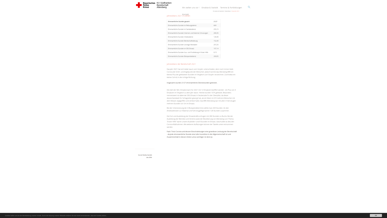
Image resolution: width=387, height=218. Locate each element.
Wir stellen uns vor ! (190, 7)
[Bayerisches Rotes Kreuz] (145, 5)
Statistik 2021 (235, 11)
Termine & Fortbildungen (231, 7)
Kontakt (185, 14)
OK (376, 215)
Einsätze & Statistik (210, 7)
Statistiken (228, 11)
